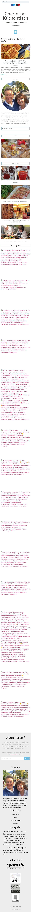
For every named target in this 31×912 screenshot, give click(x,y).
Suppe (8, 850)
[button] (15, 32)
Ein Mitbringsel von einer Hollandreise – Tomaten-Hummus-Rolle (15, 241)
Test (11, 850)
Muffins (23, 844)
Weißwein (26, 852)
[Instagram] (17, 5)
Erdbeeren (17, 836)
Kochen (22, 842)
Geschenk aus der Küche (13, 838)
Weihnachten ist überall (8, 852)
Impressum (15, 823)
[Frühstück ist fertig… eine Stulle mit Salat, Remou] (15, 474)
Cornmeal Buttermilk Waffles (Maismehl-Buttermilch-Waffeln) (15, 62)
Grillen (15, 840)
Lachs (14, 844)
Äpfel (4, 854)
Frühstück (5, 838)
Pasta (9, 847)
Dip (13, 836)
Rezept (21, 847)
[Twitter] (14, 5)
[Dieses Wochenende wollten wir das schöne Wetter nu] (15, 324)
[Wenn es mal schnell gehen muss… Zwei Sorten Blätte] (15, 414)
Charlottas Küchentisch (15, 16)
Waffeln (13, 850)
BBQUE (18, 831)
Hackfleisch (19, 840)
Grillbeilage (10, 840)
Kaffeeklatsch (7, 842)
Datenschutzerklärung (12, 754)
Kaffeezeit (18, 842)
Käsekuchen (10, 844)
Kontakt (15, 817)
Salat (25, 847)
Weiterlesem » (4, 74)
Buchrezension (17, 834)
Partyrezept (5, 847)
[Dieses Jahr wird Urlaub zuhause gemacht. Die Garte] (15, 444)
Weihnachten (19, 850)
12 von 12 (5, 831)
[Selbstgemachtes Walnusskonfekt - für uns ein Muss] (15, 264)
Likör (21, 844)
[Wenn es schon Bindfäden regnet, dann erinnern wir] (15, 354)
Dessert (11, 836)
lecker (17, 845)
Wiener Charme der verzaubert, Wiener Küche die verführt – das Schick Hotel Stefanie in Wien (15, 221)
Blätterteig (11, 834)
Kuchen (5, 845)
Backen (11, 831)
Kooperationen (15, 814)
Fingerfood (22, 836)
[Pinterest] (19, 5)
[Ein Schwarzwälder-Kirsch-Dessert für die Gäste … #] (15, 294)
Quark (12, 847)
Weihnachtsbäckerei (19, 852)
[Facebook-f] (12, 5)
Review (16, 847)
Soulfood (4, 850)
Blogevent (6, 834)
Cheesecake (23, 834)
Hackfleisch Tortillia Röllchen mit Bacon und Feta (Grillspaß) (15, 201)
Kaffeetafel (13, 842)
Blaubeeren (23, 831)
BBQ (15, 831)
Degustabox (5, 836)
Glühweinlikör (15, 182)
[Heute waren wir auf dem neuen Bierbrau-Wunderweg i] (15, 384)
